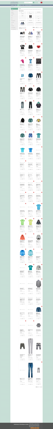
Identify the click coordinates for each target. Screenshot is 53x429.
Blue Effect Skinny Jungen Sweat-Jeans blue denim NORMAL (22, 299)
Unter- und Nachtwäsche (38, 22)
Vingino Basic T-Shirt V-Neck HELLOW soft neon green (22, 226)
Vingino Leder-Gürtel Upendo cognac (22, 288)
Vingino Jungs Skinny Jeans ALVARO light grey (38, 378)
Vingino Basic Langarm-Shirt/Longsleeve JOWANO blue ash (38, 257)
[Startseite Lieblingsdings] (14, 2)
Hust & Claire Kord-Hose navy (30, 312)
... (39, 27)
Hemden (22, 15)
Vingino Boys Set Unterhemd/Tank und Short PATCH (22, 330)
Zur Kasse (36, 0)
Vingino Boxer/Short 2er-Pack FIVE (38, 164)
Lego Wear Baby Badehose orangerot (38, 50)
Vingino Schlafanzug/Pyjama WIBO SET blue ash (38, 313)
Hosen (30, 18)
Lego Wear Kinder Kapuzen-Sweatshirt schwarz (30, 92)
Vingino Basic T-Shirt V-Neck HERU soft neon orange (38, 184)
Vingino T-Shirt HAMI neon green (30, 184)
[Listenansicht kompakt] (34, 27)
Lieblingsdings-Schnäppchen (28, 5)
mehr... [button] (22, 41)
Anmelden (41, 0)
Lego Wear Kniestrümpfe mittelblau (22, 78)
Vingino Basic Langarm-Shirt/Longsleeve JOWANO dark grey (22, 271)
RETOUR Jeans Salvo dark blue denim (22, 92)
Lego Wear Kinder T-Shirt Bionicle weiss (38, 36)
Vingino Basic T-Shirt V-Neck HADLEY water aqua (22, 153)
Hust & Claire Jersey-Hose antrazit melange (22, 354)
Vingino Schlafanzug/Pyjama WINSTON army (38, 124)
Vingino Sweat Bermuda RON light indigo (30, 139)
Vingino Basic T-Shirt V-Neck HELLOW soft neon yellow (30, 226)
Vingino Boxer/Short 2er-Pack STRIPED (22, 174)
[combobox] (22, 27)
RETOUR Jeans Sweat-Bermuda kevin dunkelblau (22, 36)
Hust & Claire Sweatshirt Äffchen (22, 378)
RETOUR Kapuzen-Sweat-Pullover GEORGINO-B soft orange (22, 241)
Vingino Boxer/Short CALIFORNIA (38, 174)
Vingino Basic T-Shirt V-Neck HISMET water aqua (38, 139)
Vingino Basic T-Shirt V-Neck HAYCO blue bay (38, 195)
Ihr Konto (39, 0)
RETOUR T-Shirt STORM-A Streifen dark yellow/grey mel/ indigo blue (30, 241)
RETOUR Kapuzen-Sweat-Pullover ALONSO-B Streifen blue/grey (38, 226)
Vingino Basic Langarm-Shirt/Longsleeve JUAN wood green (22, 139)
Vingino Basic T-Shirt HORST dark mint (38, 153)
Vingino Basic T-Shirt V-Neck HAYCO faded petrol (22, 210)
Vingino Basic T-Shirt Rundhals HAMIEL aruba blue (30, 196)
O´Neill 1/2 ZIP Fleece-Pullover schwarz (22, 124)
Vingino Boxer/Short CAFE (30, 174)
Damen (23, 5)
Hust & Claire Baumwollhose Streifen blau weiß (38, 354)
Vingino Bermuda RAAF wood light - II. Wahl (30, 164)
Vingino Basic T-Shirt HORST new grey (22, 164)
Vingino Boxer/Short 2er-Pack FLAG (30, 329)
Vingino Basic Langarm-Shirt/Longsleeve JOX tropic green (30, 257)
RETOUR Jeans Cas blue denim (38, 78)
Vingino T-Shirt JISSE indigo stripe (30, 210)
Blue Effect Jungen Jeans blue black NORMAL (30, 288)
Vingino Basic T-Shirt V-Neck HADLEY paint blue (30, 153)
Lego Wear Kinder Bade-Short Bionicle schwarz (30, 50)
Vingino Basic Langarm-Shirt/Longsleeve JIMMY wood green (30, 124)
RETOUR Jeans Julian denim (22, 109)
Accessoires (22, 13)
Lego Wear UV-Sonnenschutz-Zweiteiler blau (30, 64)
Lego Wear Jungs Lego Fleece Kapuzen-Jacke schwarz (38, 93)
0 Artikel (39, 2)
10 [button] (40, 27)
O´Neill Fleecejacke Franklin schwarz (38, 109)
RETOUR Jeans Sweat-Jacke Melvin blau (30, 36)
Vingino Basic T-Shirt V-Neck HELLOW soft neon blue (38, 211)
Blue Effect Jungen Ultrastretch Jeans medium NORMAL (30, 379)
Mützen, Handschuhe (22, 20)
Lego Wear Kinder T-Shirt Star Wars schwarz (22, 50)
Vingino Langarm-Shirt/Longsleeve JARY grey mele (38, 241)
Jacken (38, 18)
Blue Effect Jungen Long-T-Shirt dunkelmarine (30, 299)
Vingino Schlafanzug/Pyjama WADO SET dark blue (30, 271)
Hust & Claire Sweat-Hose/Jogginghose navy (38, 299)
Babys (20, 5)
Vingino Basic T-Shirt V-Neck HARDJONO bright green (22, 196)
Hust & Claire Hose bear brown (22, 312)
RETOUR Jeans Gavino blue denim (38, 64)
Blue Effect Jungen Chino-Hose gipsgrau (30, 354)
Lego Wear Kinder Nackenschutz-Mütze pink (22, 64)
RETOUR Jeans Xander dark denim (30, 109)
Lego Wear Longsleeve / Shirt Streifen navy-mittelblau (30, 79)
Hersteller (12, 5)
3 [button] (38, 27)
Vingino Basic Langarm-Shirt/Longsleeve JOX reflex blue (22, 257)
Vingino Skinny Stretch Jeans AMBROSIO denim (22, 184)
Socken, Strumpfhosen (30, 22)
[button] (41, 27)
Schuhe (38, 20)
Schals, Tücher (30, 20)
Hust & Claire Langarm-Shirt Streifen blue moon (38, 329)
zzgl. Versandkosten (23, 40)
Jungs (18, 5)
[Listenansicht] (33, 27)
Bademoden (30, 13)
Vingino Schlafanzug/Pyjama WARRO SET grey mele (38, 271)
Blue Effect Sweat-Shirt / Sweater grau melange (38, 288)
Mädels (15, 5)
